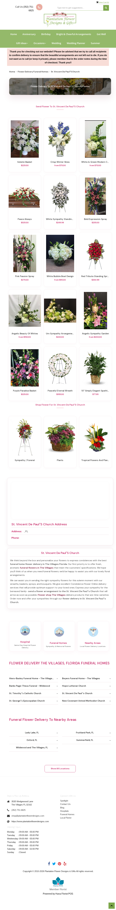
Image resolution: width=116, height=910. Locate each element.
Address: (16, 531)
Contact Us (65, 804)
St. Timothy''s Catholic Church (25, 693)
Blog (62, 807)
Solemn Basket (24, 162)
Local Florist (65, 818)
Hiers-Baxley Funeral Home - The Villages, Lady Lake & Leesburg (33, 678)
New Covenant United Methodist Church (83, 700)
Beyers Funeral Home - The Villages (81, 678)
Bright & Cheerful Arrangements (73, 34)
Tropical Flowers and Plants (95, 460)
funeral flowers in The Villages (36, 567)
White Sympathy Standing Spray (60, 219)
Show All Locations (60, 768)
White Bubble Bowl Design (60, 276)
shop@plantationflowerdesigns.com (27, 816)
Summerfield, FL (84, 740)
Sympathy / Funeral (25, 460)
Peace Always (25, 219)
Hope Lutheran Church (74, 686)
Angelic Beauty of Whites (25, 333)
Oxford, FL (32, 740)
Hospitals (64, 811)
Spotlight (64, 801)
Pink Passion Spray (24, 276)
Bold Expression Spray (95, 219)
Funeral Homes (67, 814)
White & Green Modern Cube (95, 162)
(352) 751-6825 (18, 810)
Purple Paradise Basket (24, 390)
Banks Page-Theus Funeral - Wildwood (29, 686)
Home (13, 34)
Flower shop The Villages (51, 594)
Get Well (101, 34)
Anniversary (29, 34)
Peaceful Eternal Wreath (60, 390)
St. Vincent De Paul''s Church (77, 693)
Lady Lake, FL (32, 732)
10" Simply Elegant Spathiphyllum (95, 390)
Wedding (56, 43)
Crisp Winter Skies (60, 162)
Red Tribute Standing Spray (95, 276)
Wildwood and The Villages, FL (32, 747)
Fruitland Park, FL (85, 732)
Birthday (46, 34)
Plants (60, 460)
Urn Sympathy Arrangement (60, 333)
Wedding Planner (76, 43)
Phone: (15, 537)
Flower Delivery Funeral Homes (33, 71)
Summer (95, 43)
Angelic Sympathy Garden (95, 333)
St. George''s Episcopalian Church (27, 700)
